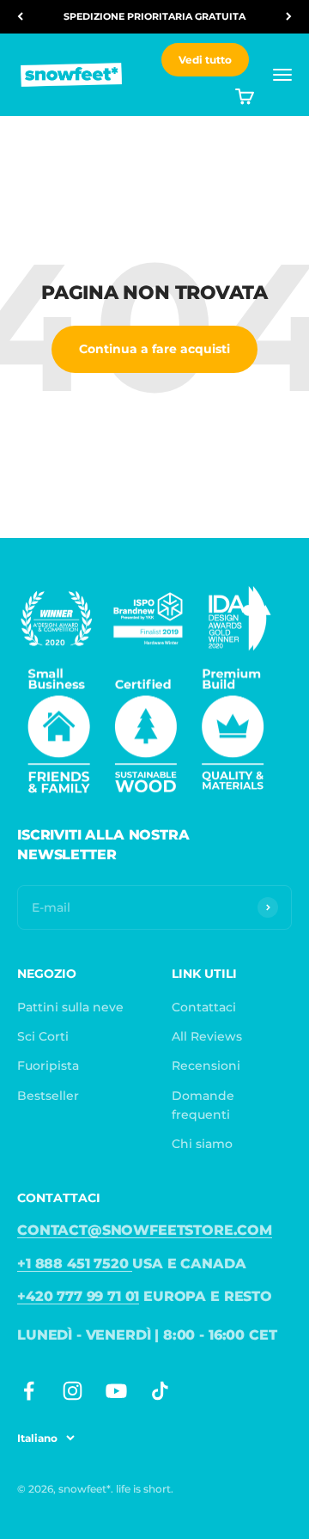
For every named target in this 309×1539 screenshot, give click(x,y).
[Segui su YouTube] (116, 1390)
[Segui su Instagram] (72, 1390)
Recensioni (206, 1065)
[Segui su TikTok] (160, 1390)
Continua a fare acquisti (154, 349)
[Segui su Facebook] (28, 1390)
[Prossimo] (289, 17)
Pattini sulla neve (70, 1007)
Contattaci (204, 1007)
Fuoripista (48, 1065)
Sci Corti (43, 1036)
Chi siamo (202, 1143)
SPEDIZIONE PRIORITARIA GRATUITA (154, 16)
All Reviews (207, 1036)
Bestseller (48, 1095)
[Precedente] (20, 17)
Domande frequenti (203, 1105)
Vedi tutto (205, 59)
